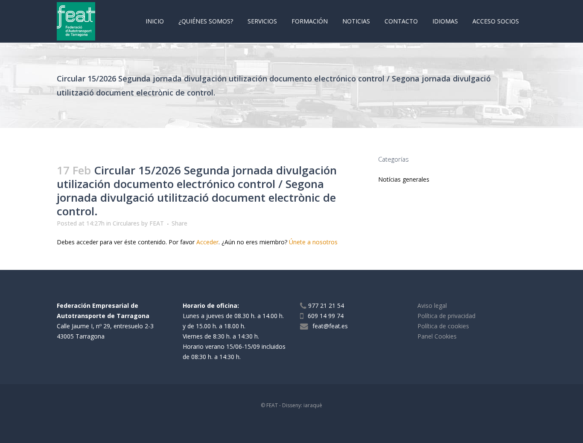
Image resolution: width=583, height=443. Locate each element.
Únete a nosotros (313, 242)
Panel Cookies (437, 336)
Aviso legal (432, 305)
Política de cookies (443, 326)
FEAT (156, 223)
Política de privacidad (446, 316)
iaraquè (312, 405)
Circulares (126, 223)
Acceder (207, 242)
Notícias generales (403, 179)
